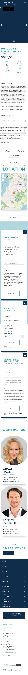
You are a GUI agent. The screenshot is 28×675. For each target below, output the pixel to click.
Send (11, 408)
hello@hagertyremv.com (10, 643)
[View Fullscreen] (3, 180)
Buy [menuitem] (4, 628)
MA (9, 141)
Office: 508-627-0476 (10, 477)
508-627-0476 (7, 641)
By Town (5, 562)
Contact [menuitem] (5, 637)
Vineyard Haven (7, 601)
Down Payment (8, 328)
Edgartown (5, 586)
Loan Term (7, 316)
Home (1, 141)
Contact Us (9, 363)
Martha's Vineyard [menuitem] (8, 633)
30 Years (8, 320)
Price (5, 323)
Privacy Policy (12, 285)
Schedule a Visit (19, 363)
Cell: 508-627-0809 (9, 479)
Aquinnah (5, 576)
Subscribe (11, 293)
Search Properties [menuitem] (8, 627)
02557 (20, 141)
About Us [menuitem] (5, 635)
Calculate (11, 343)
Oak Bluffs (15, 141)
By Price (4, 566)
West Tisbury (6, 596)
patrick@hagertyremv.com (12, 533)
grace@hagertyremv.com (11, 482)
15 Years (16, 320)
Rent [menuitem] (4, 632)
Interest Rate (8, 334)
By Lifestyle (5, 571)
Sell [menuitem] (4, 630)
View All (8, 553)
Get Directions (14, 218)
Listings (6, 141)
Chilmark (5, 581)
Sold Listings (6, 606)
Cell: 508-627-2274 (9, 531)
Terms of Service (18, 413)
